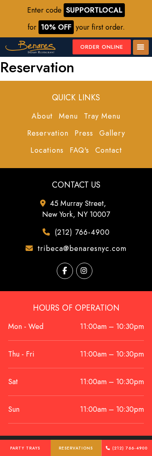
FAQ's (79, 150)
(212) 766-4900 (130, 448)
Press (84, 133)
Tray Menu (102, 116)
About (42, 116)
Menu (68, 116)
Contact (108, 150)
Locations (47, 150)
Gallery (112, 133)
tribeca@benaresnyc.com (80, 248)
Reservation (48, 133)
